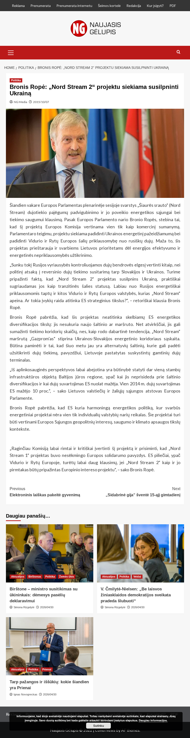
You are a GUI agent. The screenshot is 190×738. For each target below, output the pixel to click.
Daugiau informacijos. (153, 720)
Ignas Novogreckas (25, 694)
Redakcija (133, 5)
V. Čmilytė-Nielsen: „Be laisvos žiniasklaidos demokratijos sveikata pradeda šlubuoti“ (136, 595)
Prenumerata (40, 5)
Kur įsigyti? (155, 5)
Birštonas (34, 576)
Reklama (18, 5)
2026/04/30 (46, 607)
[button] (11, 52)
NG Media (20, 102)
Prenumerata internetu (74, 5)
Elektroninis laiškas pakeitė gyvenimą (45, 492)
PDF (172, 5)
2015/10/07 (41, 102)
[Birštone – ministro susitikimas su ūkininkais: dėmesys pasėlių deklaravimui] (49, 553)
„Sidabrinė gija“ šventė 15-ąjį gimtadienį (143, 492)
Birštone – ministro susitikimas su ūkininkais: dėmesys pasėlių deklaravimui (43, 595)
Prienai (46, 669)
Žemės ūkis (66, 576)
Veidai (137, 576)
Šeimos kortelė (109, 5)
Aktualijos (17, 576)
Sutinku (98, 725)
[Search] (178, 52)
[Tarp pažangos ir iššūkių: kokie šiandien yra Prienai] (49, 646)
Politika (16, 80)
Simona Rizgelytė (24, 607)
